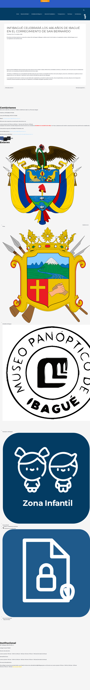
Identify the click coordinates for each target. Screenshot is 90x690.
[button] (29, 14)
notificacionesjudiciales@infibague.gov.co (22, 134)
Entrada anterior (8, 87)
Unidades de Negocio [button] (36, 14)
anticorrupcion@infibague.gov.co (18, 131)
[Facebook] (85, 15)
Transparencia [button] (61, 14)
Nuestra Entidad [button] (25, 14)
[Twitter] (85, 18)
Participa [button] (70, 14)
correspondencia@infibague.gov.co (11, 118)
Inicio (17, 14)
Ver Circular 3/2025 (17, 666)
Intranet (9, 34)
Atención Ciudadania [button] (50, 14)
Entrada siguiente (81, 87)
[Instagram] (85, 16)
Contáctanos (78, 14)
